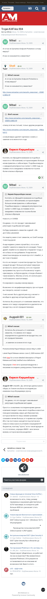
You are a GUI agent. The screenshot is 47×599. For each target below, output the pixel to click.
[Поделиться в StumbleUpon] (27, 460)
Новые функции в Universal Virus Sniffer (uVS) (27, 494)
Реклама (11, 2)
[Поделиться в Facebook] (7, 460)
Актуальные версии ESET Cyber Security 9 (26, 535)
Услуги (4, 2)
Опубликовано (20, 43)
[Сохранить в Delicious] (19, 460)
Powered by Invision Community (23, 595)
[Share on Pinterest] (31, 460)
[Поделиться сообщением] (43, 43)
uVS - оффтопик (16, 569)
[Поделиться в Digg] (15, 460)
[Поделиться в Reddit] (23, 460)
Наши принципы (33, 2)
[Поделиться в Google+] (11, 460)
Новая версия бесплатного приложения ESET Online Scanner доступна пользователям (27, 515)
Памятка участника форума (15, 480)
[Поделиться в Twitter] (3, 460)
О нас (42, 2)
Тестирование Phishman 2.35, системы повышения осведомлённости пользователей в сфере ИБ (27, 548)
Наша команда (20, 2)
